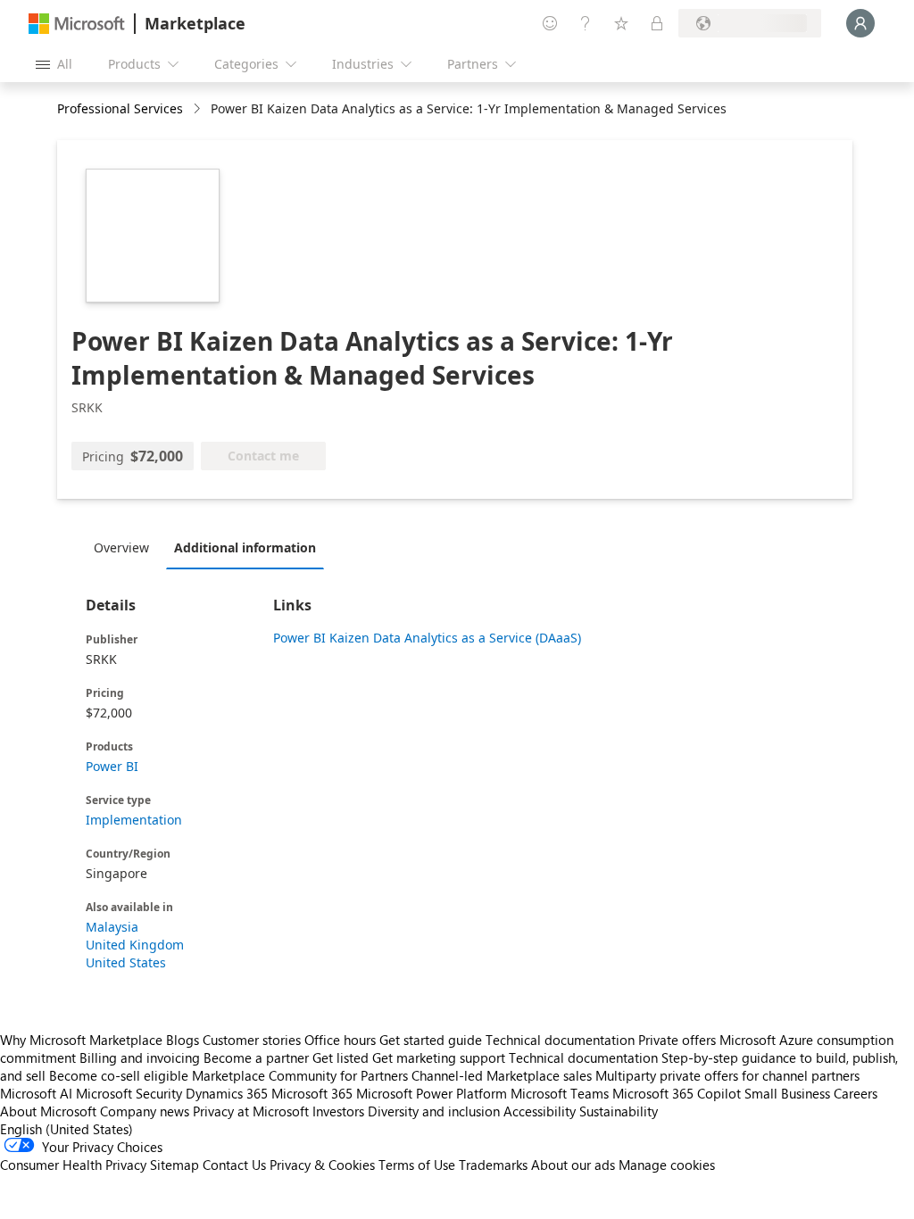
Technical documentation (560, 1040)
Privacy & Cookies (322, 1164)
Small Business (787, 1093)
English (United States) (66, 1129)
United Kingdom (135, 944)
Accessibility (539, 1111)
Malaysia (112, 926)
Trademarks (493, 1164)
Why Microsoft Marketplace (81, 1040)
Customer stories (252, 1040)
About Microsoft (48, 1111)
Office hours (340, 1040)
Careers (855, 1093)
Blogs (182, 1040)
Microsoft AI (36, 1093)
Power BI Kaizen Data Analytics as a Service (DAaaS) (427, 637)
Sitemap (174, 1164)
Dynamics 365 (227, 1093)
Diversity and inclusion (434, 1111)
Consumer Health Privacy (73, 1164)
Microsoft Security (129, 1093)
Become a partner (256, 1057)
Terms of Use (416, 1164)
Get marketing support (438, 1057)
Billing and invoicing (139, 1057)
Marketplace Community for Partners (300, 1075)
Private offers (677, 1040)
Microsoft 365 (312, 1093)
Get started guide (430, 1040)
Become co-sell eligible (118, 1075)
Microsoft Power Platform (431, 1093)
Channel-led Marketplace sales (501, 1075)
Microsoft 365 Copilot (676, 1093)
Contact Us (234, 1164)
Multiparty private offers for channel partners (727, 1075)
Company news (144, 1111)
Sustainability (618, 1111)
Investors (338, 1111)
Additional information (245, 547)
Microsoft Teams (560, 1093)
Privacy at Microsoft (251, 1111)
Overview (121, 547)
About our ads (573, 1164)
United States (126, 962)
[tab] (126, 547)
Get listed (340, 1057)
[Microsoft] (77, 23)
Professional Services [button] (120, 108)
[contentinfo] (198, 109)
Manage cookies (667, 1164)
